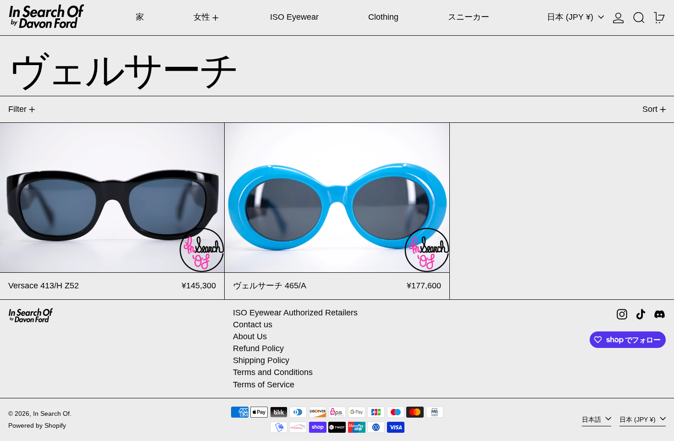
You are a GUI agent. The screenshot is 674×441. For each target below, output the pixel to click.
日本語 (592, 419)
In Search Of (51, 413)
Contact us (252, 324)
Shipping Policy (261, 360)
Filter (17, 109)
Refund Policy (258, 348)
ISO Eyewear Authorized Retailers (295, 312)
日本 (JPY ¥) (571, 17)
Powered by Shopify (37, 425)
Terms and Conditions (273, 372)
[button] (639, 17)
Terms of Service (263, 384)
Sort (649, 109)
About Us (250, 336)
